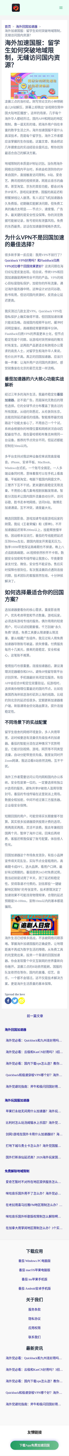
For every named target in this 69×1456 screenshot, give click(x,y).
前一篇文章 (35, 1016)
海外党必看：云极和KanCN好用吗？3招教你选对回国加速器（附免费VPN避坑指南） (34, 1052)
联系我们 (34, 1337)
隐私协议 (34, 1318)
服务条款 (34, 1309)
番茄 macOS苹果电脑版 (34, 1270)
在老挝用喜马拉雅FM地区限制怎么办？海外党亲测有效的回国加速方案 (34, 1205)
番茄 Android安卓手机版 (34, 1288)
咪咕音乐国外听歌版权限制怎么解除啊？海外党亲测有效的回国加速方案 (34, 1216)
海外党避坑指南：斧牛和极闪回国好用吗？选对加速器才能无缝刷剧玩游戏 (34, 1086)
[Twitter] (15, 1000)
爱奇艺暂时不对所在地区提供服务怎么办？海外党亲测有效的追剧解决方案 (34, 1182)
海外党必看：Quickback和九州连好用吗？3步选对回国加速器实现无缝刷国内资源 (34, 1040)
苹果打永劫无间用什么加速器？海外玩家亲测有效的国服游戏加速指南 (34, 1111)
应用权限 (34, 1328)
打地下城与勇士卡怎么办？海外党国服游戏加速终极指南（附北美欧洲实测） (34, 1145)
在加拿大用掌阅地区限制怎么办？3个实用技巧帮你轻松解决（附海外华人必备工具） (34, 1228)
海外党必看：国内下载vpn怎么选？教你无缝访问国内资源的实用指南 (34, 1063)
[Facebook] (8, 1000)
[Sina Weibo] (21, 1000)
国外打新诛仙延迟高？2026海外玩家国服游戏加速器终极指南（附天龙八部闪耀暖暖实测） (34, 1157)
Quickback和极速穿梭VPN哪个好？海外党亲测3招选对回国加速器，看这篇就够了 (34, 1075)
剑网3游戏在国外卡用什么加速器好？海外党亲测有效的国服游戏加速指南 (34, 1134)
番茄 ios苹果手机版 (34, 1279)
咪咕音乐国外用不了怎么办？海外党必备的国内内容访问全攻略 (34, 1193)
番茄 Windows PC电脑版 (34, 1260)
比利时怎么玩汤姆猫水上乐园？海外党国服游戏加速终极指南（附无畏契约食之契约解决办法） (34, 1122)
